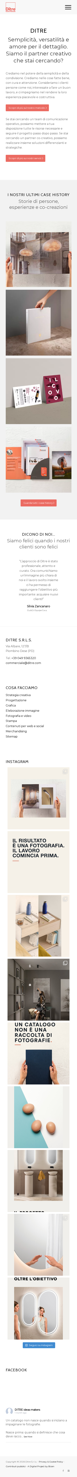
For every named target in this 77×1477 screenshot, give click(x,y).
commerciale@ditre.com (23, 663)
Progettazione (16, 700)
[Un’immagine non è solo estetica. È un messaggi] (38, 1245)
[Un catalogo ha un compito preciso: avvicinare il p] (38, 798)
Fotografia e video (18, 716)
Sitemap (12, 736)
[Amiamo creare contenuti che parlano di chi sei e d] (38, 1181)
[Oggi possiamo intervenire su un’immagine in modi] (38, 926)
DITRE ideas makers (27, 1409)
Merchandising (16, 731)
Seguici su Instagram (41, 1345)
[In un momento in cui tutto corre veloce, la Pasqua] (38, 1117)
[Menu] (66, 7)
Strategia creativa (18, 695)
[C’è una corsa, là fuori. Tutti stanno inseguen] (38, 1309)
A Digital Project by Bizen (41, 1466)
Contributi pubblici (16, 1466)
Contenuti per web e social (25, 726)
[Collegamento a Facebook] (63, 1470)
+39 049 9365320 (23, 658)
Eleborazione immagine (22, 710)
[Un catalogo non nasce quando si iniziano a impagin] (38, 1053)
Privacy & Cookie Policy (51, 1461)
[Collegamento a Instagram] (68, 1470)
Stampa (11, 721)
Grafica (11, 705)
